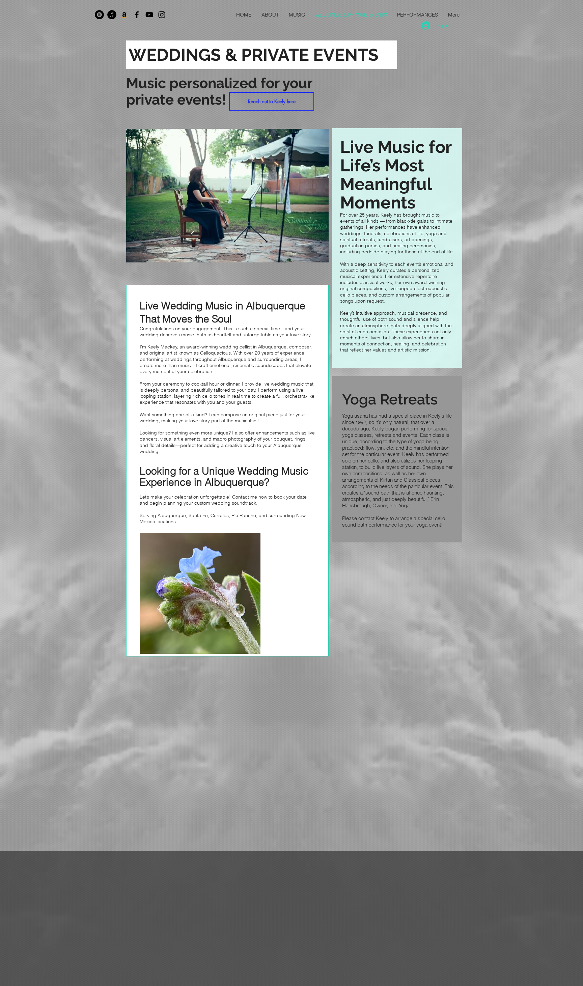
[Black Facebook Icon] (136, 14)
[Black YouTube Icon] (149, 14)
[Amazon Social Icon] (124, 14)
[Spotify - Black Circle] (99, 14)
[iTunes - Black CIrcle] (111, 14)
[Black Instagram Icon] (161, 14)
